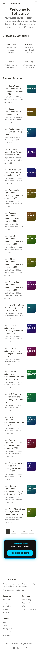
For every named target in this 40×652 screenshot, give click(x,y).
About (5, 622)
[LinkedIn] (26, 648)
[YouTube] (14, 648)
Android (5, 603)
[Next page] (31, 531)
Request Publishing (20, 553)
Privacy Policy (8, 629)
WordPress (6, 600)
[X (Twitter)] (18, 648)
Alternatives (7, 606)
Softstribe (11, 579)
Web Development (28, 603)
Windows (6, 609)
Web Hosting (26, 600)
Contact (5, 625)
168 (24, 531)
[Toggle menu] (4, 4)
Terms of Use (7, 632)
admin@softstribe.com (15, 590)
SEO (23, 606)
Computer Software (29, 609)
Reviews (6, 613)
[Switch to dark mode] (36, 3)
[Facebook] (22, 648)
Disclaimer (6, 635)
